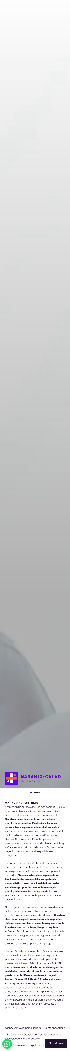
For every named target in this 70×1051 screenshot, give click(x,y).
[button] (7, 1044)
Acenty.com (11, 1027)
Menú (37, 792)
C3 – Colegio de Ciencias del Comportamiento (31, 1034)
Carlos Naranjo (13, 1045)
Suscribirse (56, 1043)
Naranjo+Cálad (41, 776)
